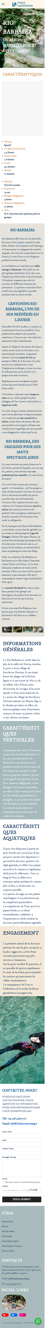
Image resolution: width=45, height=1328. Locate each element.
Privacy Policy (8, 1251)
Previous (5, 629)
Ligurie (20, 242)
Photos (5, 1226)
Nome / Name (7, 1132)
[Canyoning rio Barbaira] (7, 629)
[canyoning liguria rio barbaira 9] (38, 629)
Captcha (5, 1186)
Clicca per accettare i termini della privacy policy (22, 1182)
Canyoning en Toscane (12, 1246)
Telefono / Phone (8, 1149)
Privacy (5, 1179)
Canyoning (7, 1236)
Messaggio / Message (9, 1157)
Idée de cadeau (8, 1231)
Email (4, 1140)
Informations (7, 1221)
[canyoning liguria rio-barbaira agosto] (28, 629)
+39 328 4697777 (13, 1284)
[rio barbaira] (17, 629)
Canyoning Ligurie (10, 1241)
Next (40, 629)
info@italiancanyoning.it (23, 1123)
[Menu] (5, 4)
